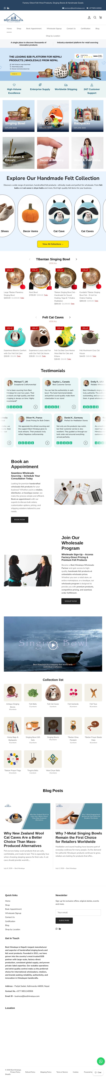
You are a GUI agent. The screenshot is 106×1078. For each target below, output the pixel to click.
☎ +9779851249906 (93, 8)
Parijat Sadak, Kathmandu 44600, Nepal (31, 986)
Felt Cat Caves (53, 317)
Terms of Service (62, 1072)
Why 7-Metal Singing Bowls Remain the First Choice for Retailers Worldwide (79, 837)
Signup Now (71, 601)
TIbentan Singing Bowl (53, 259)
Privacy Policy (15, 1072)
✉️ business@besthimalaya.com (73, 8)
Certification (85, 28)
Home (9, 28)
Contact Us (71, 28)
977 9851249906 (24, 991)
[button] (53, 645)
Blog (97, 28)
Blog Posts (53, 790)
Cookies (75, 1072)
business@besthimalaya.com (27, 996)
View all (53, 263)
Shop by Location (53, 36)
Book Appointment (33, 28)
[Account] (89, 17)
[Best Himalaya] (13, 17)
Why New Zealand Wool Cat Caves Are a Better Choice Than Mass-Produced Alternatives (24, 839)
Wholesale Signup (54, 28)
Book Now (19, 520)
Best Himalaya (16, 1070)
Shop (19, 28)
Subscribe (64, 920)
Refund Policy (30, 1072)
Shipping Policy (45, 1072)
